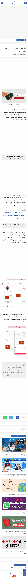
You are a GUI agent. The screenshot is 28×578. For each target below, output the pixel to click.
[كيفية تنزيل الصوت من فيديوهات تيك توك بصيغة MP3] (14, 542)
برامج (24, 46)
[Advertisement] (14, 22)
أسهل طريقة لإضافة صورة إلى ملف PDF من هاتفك (15, 532)
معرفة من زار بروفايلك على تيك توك (14, 212)
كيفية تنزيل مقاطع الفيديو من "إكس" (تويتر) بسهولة (15, 455)
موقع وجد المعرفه (9, 573)
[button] (17, 417)
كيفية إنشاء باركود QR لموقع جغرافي (17, 494)
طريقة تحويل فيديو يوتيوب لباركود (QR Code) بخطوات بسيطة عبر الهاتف (15, 475)
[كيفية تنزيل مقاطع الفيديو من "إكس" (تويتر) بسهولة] (14, 445)
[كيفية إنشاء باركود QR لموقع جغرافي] (14, 485)
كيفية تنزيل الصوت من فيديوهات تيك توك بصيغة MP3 (14, 552)
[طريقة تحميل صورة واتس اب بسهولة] (14, 503)
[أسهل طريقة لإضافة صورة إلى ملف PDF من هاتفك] (14, 522)
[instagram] (15, 576)
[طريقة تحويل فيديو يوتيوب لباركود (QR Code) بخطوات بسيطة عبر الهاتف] (14, 465)
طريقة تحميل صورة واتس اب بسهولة (16, 513)
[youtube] (13, 576)
